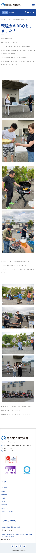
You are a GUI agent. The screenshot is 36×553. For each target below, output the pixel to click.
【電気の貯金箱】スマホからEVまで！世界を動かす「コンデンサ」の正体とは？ (17, 535)
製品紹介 (4, 491)
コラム (3, 501)
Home (3, 19)
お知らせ (4, 498)
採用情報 (4, 505)
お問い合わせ (5, 508)
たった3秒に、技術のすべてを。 (11, 527)
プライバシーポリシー (7, 511)
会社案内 (4, 488)
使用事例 (4, 494)
